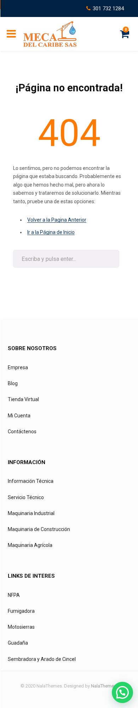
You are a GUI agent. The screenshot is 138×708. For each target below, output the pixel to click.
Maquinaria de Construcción (39, 529)
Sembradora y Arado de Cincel (42, 659)
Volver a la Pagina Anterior (56, 220)
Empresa (18, 367)
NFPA (14, 595)
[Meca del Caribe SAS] (49, 34)
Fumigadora (21, 611)
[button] (122, 692)
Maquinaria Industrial (31, 513)
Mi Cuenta (19, 415)
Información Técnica (30, 481)
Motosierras (21, 627)
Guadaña (18, 643)
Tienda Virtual (23, 399)
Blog (13, 383)
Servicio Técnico (26, 497)
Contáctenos (22, 431)
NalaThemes (103, 686)
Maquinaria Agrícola (30, 545)
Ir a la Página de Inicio (51, 232)
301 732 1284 (108, 8)
